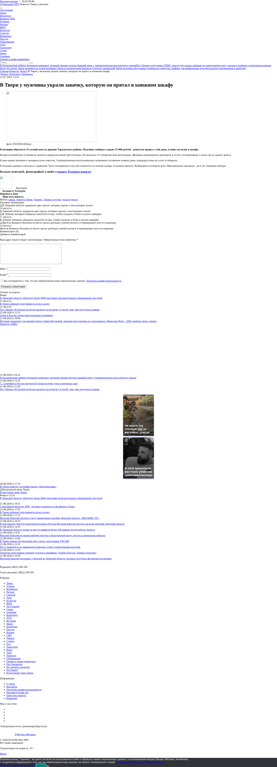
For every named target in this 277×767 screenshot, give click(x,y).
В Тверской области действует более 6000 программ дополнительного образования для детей (51, 298)
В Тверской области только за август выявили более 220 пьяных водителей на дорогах (47, 529)
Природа (11, 655)
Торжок (38, 199)
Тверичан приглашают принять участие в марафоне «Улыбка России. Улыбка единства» (48, 552)
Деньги (4, 74)
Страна (10, 641)
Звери (3, 53)
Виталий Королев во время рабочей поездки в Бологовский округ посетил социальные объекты (52, 535)
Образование (7, 41)
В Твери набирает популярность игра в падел (25, 303)
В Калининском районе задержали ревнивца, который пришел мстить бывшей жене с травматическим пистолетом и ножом (68, 377)
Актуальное (6, 10)
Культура (5, 30)
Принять (41, 765)
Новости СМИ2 (8, 324)
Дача (9, 652)
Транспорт (6, 47)
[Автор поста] (6, 188)
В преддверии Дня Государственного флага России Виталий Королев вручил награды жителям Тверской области (62, 524)
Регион (4, 24)
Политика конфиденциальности (104, 280)
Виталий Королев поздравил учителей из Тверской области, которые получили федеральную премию (56, 558)
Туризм (10, 586)
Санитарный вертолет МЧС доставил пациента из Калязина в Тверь (37, 506)
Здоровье (5, 56)
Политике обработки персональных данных (140, 762)
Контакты (11, 686)
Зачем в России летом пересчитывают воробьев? (26, 315)
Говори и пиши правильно (14, 59)
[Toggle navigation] (1, 8)
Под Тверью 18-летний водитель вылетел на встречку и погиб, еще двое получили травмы (50, 309)
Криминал (5, 36)
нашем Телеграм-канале (73, 171)
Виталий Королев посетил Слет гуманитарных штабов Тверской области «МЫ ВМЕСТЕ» (49, 518)
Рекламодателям (9, 1)
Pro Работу (12, 670)
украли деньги (70, 199)
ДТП (9, 618)
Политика (11, 626)
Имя (3, 268)
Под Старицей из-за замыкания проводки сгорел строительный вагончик (40, 547)
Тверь (3, 13)
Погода (4, 39)
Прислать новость (16, 695)
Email (4, 274)
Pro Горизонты (14, 664)
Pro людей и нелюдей (18, 667)
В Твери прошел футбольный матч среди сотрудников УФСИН (34, 541)
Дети (2, 44)
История (11, 621)
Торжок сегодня (52, 199)
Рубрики (4, 21)
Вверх (3, 753)
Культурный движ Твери (19, 673)
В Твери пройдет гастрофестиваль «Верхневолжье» (28, 486)
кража (11, 199)
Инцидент (5, 15)
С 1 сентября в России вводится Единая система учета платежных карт (39, 383)
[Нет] (47, 766)
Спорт (3, 50)
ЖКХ (3, 27)
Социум (4, 33)
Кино (9, 649)
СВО (9, 635)
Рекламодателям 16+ (17, 692)
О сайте (10, 684)
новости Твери (24, 199)
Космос (10, 632)
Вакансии (11, 698)
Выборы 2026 (7, 18)
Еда (8, 644)
